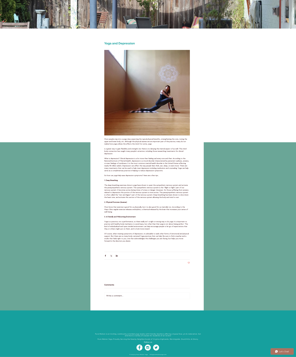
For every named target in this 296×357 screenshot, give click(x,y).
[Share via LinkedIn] (117, 256)
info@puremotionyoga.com (158, 354)
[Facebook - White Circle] (139, 348)
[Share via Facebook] (105, 256)
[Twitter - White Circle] (156, 348)
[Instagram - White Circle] (148, 348)
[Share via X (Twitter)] (111, 256)
